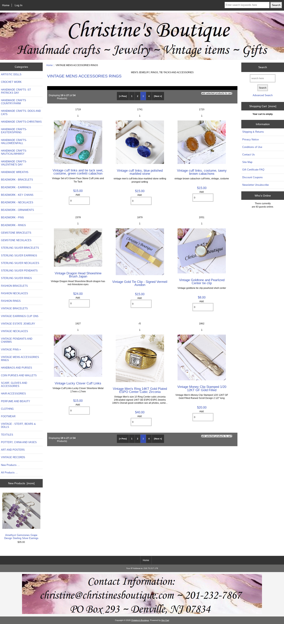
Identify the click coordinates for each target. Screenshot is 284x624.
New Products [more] (21, 483)
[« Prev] (123, 96)
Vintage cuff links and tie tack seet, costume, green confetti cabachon (78, 171)
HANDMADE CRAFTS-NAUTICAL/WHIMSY (14, 152)
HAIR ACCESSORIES (13, 393)
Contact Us (248, 154)
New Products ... (10, 465)
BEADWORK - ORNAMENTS (17, 210)
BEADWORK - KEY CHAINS (17, 194)
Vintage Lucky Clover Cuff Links (78, 383)
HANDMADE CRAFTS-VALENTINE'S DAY (14, 163)
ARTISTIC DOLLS (11, 74)
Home (5, 5)
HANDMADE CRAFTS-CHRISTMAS (21, 121)
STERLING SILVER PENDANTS (19, 270)
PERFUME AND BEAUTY (15, 401)
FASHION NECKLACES (14, 293)
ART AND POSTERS (13, 449)
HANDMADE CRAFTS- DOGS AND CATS (21, 112)
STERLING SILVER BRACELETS (20, 247)
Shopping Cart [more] (262, 106)
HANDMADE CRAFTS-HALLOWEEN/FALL (14, 142)
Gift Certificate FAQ (253, 169)
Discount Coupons (252, 177)
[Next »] (158, 96)
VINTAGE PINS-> (11, 349)
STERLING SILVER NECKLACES (20, 263)
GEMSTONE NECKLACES (16, 240)
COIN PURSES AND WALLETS (19, 375)
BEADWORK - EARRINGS (16, 187)
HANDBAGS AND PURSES (16, 367)
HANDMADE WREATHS (14, 172)
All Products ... (9, 472)
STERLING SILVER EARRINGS (19, 255)
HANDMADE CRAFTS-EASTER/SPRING (14, 131)
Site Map (247, 162)
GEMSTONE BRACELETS (16, 232)
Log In (18, 5)
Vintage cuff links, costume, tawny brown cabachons (202, 172)
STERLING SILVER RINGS (16, 278)
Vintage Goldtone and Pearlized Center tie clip (201, 281)
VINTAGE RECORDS (13, 457)
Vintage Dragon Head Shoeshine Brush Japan (78, 274)
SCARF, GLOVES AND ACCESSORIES (14, 384)
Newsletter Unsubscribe (255, 184)
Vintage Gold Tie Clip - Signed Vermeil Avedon (139, 283)
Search (262, 67)
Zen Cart (165, 620)
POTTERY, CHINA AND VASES (19, 442)
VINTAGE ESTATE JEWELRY (18, 323)
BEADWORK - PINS (12, 217)
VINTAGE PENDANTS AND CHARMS (16, 340)
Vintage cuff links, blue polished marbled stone (140, 172)
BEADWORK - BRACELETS (17, 179)
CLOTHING (7, 408)
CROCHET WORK (11, 82)
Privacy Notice (250, 139)
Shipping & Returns (253, 131)
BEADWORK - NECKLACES (17, 202)
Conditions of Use (252, 147)
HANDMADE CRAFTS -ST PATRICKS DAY (16, 91)
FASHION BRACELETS (14, 285)
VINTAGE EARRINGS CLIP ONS (19, 316)
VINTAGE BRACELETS (14, 308)
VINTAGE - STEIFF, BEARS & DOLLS (18, 425)
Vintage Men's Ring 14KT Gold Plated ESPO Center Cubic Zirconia (140, 390)
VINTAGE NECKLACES (14, 331)
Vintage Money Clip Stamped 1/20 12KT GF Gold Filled (201, 388)
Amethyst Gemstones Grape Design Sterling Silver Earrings (21, 537)
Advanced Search (263, 95)
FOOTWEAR (8, 416)
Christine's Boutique (140, 620)
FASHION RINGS (11, 300)
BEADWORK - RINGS (13, 225)
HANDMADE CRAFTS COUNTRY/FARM (13, 102)
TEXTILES (7, 434)
